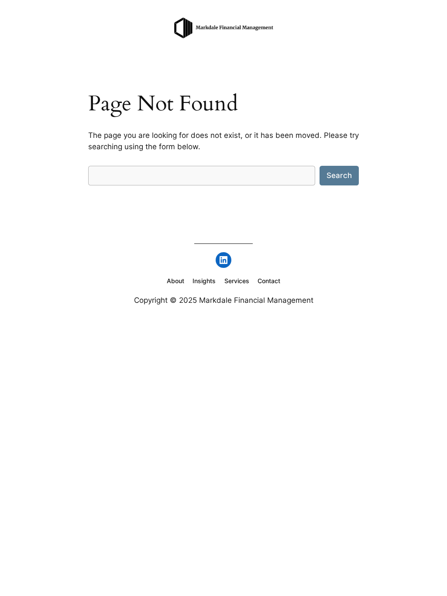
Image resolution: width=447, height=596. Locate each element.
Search (339, 175)
